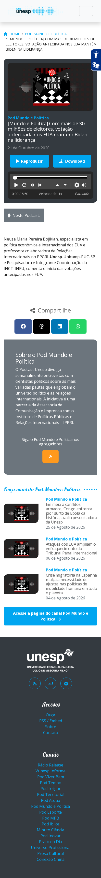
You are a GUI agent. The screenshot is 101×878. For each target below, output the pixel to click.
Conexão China (50, 859)
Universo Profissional (50, 847)
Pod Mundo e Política (46, 33)
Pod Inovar (50, 835)
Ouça (50, 715)
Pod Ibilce (50, 824)
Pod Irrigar (50, 788)
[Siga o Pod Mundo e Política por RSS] (50, 456)
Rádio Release (50, 765)
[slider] (15, 178)
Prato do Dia (50, 841)
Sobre (50, 726)
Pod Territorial (50, 794)
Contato (50, 732)
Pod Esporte (50, 812)
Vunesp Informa (50, 771)
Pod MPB (50, 818)
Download (74, 161)
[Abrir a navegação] (86, 11)
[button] (16, 185)
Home (15, 33)
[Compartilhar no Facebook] (23, 326)
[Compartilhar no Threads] (41, 326)
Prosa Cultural (50, 853)
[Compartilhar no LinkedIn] (59, 326)
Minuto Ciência (50, 830)
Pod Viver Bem (50, 776)
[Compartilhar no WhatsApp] (78, 326)
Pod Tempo (50, 782)
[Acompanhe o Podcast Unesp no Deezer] (50, 683)
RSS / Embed (50, 720)
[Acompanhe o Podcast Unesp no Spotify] (66, 683)
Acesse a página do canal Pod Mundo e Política (50, 616)
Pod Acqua (50, 800)
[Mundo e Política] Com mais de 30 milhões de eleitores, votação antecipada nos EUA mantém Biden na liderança (51, 44)
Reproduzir (31, 161)
